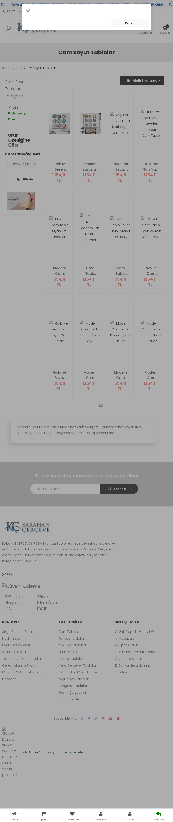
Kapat (130, 23)
